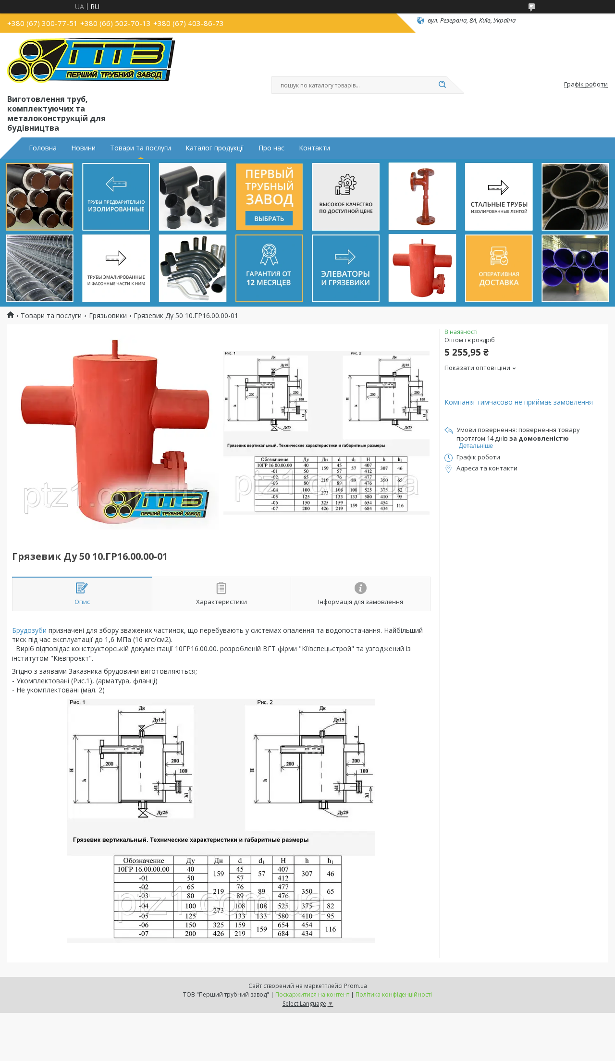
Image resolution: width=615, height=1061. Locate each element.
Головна (43, 148)
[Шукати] (442, 85)
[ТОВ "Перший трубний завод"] (91, 61)
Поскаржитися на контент (312, 994)
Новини (83, 148)
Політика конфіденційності (394, 994)
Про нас (271, 148)
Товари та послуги (140, 148)
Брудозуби (29, 630)
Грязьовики (108, 315)
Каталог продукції (214, 148)
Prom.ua (355, 986)
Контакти (314, 148)
